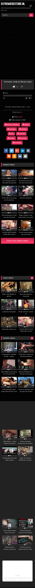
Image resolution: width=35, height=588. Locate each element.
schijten (12, 138)
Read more (17, 112)
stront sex (23, 138)
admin (20, 117)
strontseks (18, 142)
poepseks (12, 129)
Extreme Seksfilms (13, 124)
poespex (23, 129)
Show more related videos (17, 241)
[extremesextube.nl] (14, 4)
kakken (26, 124)
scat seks (22, 133)
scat (12, 133)
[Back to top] (29, 582)
